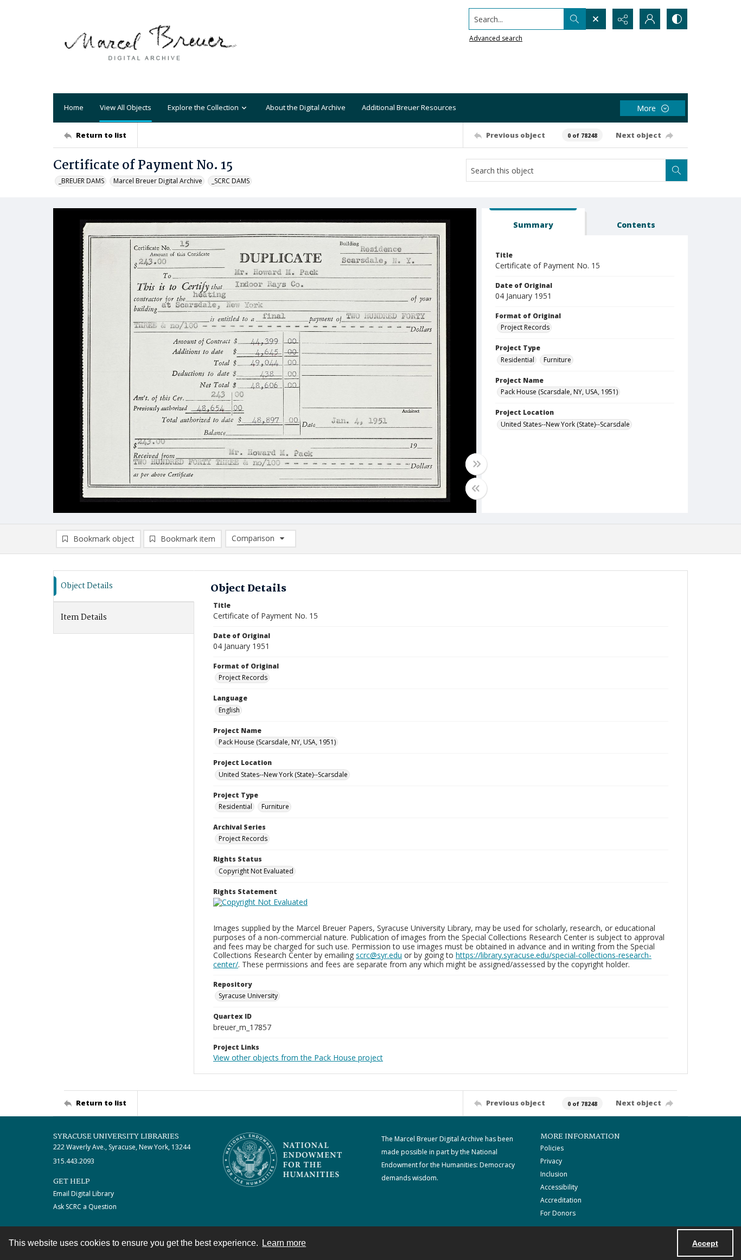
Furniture (557, 359)
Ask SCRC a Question (85, 1206)
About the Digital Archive (306, 107)
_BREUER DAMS (81, 180)
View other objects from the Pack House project (298, 1057)
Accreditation (561, 1200)
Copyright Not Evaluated (256, 871)
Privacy (551, 1161)
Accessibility (559, 1187)
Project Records (525, 327)
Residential (517, 359)
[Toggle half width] (476, 488)
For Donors (558, 1213)
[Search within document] (676, 170)
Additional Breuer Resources (409, 107)
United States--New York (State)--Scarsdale (565, 424)
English (229, 710)
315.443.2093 (73, 1161)
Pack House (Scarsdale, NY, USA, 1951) (559, 391)
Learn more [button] (284, 1243)
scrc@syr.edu (379, 955)
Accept (705, 1243)
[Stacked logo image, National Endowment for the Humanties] (282, 1160)
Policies (552, 1148)
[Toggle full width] (476, 464)
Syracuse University (248, 995)
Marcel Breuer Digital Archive (157, 180)
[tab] (533, 222)
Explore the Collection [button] (203, 107)
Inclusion (553, 1174)
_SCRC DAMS (231, 180)
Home (74, 107)
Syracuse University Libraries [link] (116, 1136)
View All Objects (125, 107)
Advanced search (495, 38)
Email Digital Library (83, 1193)
